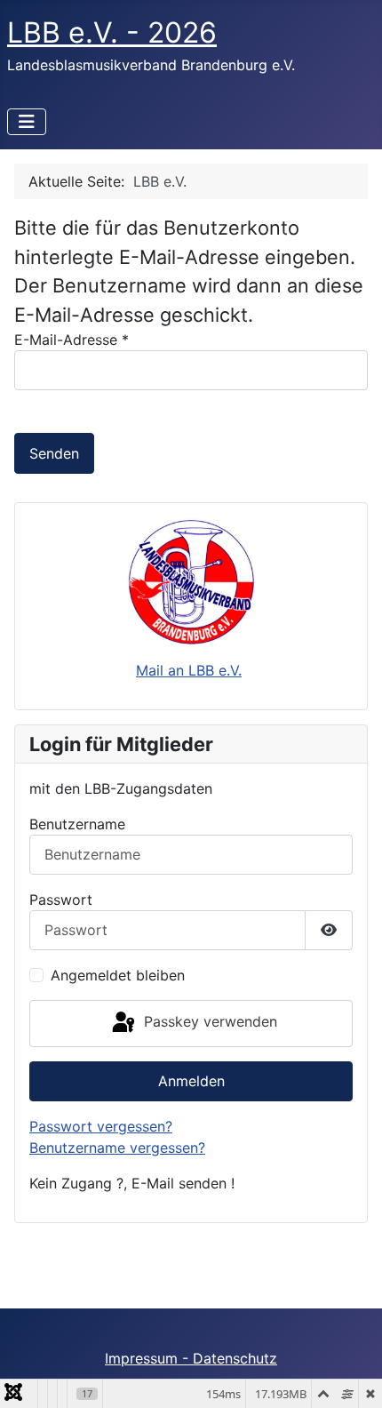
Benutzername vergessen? (117, 1147)
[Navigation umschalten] (26, 121)
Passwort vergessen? (100, 1126)
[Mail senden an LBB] (191, 581)
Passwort (60, 899)
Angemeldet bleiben (118, 975)
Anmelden (191, 1081)
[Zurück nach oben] (351, 1375)
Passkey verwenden (208, 1022)
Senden (54, 453)
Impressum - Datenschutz (191, 1358)
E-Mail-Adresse (71, 339)
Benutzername (77, 824)
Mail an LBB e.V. (189, 670)
